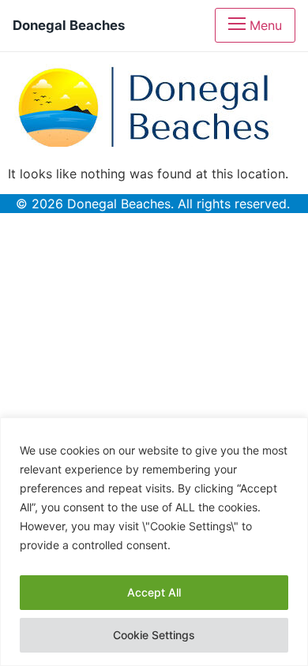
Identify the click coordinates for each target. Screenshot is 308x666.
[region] (154, 541)
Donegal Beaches (69, 25)
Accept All (154, 592)
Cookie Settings (154, 635)
